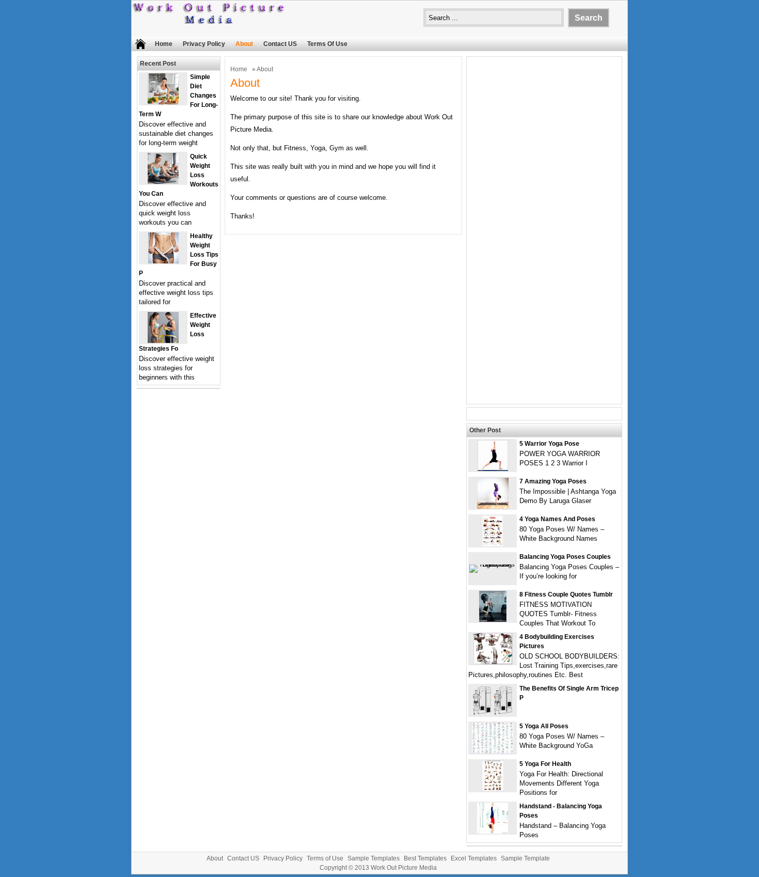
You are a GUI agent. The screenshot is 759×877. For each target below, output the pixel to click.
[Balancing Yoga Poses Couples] (492, 564)
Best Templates (425, 858)
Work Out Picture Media (404, 867)
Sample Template (525, 858)
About (244, 44)
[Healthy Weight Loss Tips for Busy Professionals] (163, 261)
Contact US (280, 44)
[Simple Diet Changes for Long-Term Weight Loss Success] (163, 102)
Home (163, 44)
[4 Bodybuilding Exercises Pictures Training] (492, 662)
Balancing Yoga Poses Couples (565, 556)
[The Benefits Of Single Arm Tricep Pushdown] (493, 713)
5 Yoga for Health (545, 764)
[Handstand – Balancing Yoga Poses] (492, 831)
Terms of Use (327, 44)
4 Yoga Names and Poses (557, 519)
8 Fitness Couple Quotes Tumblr (566, 594)
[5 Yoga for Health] (493, 789)
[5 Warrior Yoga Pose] (493, 469)
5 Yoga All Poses (543, 726)
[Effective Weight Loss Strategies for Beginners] (163, 340)
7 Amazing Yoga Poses (553, 481)
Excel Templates (474, 858)
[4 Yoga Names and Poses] (492, 544)
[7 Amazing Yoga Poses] (493, 506)
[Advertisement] (544, 236)
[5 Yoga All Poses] (492, 751)
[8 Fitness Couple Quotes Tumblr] (493, 619)
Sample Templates (373, 858)
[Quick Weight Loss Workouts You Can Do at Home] (163, 181)
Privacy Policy (204, 44)
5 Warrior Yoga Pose (549, 443)
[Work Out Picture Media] (209, 21)
